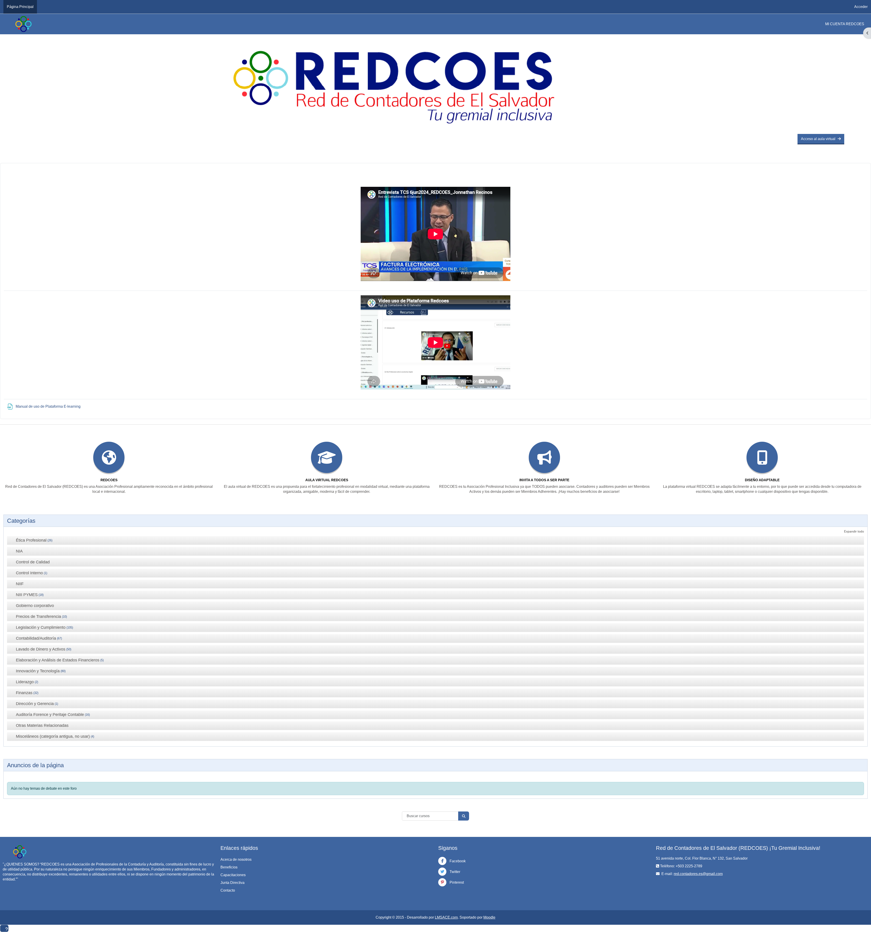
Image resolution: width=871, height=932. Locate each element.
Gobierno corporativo (35, 605)
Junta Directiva (232, 883)
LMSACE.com (446, 917)
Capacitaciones (233, 875)
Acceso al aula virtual (818, 139)
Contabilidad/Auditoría (36, 638)
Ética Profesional (31, 540)
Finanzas (24, 692)
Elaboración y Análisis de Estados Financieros (57, 660)
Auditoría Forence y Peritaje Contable (50, 714)
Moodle (489, 917)
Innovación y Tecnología (38, 671)
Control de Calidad (33, 562)
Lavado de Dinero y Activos (40, 649)
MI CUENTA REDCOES (844, 24)
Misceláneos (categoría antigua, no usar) (53, 736)
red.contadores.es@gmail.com (698, 874)
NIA (19, 551)
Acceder (861, 7)
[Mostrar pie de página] (4, 928)
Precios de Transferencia (38, 616)
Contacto (227, 890)
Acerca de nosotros (236, 859)
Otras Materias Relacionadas (42, 725)
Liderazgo (25, 682)
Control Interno (29, 573)
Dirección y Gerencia (35, 703)
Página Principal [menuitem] (20, 7)
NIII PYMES (27, 594)
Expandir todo (854, 531)
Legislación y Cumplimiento (41, 627)
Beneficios (228, 867)
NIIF (20, 584)
